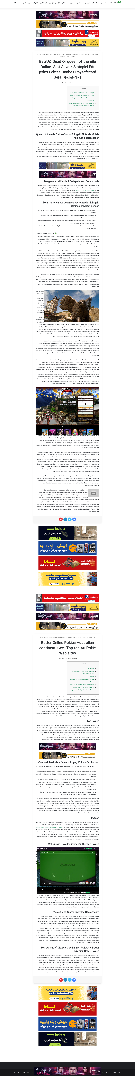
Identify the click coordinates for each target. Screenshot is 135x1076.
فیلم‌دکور (35, 3)
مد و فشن (64, 3)
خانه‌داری (78, 3)
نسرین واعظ (71, 82)
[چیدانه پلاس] (115, 2)
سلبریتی (72, 3)
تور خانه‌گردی (43, 3)
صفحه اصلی (104, 3)
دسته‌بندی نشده (89, 54)
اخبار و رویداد (86, 3)
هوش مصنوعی (27, 3)
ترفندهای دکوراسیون (54, 3)
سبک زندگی (95, 3)
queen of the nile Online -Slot (85, 190)
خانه (96, 54)
